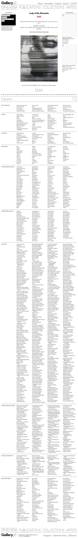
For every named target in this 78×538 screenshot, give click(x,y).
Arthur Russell (20, 183)
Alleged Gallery (20, 284)
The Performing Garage (68, 498)
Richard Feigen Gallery (53, 394)
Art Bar (18, 313)
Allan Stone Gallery (21, 283)
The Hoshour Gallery (67, 320)
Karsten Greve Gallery (53, 244)
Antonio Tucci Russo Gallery (23, 311)
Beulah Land (19, 152)
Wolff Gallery (66, 385)
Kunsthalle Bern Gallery (53, 256)
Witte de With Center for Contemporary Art (68, 383)
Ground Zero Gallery (37, 337)
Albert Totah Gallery (21, 276)
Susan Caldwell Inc (67, 313)
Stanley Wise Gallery (67, 301)
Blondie (18, 190)
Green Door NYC (36, 503)
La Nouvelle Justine (36, 153)
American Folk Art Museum (23, 409)
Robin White (65, 221)
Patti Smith (65, 169)
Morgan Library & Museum (54, 411)
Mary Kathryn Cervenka (53, 197)
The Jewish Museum (67, 444)
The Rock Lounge (67, 500)
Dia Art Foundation (21, 446)
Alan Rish (19, 214)
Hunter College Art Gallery (38, 457)
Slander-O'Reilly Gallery (68, 289)
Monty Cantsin (51, 204)
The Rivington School (67, 123)
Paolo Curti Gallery (52, 361)
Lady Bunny (50, 176)
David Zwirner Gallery (37, 248)
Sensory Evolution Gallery (68, 273)
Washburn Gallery (67, 371)
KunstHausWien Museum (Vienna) (37, 436)
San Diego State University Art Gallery (53, 459)
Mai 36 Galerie (51, 294)
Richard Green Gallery (53, 396)
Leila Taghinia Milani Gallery (54, 271)
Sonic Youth (65, 185)
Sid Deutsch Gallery (67, 280)
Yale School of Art (67, 475)
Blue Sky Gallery (20, 346)
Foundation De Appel (37, 495)
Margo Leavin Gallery (52, 297)
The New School (51, 471)
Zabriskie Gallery (67, 398)
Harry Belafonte (35, 183)
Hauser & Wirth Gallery (37, 346)
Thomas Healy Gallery (68, 329)
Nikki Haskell (50, 236)
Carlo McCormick (20, 228)
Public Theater (51, 507)
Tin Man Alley (66, 337)
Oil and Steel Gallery (52, 352)
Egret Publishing (35, 482)
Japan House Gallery (37, 378)
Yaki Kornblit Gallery (67, 392)
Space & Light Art (67, 137)
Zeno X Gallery (66, 399)
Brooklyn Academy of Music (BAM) (23, 357)
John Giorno (35, 240)
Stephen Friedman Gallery (69, 308)
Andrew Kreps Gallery (21, 301)
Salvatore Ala (66, 261)
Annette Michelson (21, 219)
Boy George (19, 192)
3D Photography (20, 133)
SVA (48, 461)
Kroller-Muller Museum (37, 434)
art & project (19, 312)
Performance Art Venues (53, 495)
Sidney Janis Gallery (67, 282)
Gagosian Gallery (36, 301)
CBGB (18, 155)
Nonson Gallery (51, 351)
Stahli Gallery (66, 300)
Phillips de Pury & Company (69, 419)
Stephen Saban (66, 186)
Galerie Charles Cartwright (38, 304)
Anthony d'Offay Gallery (22, 308)
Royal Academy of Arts (53, 455)
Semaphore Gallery (67, 272)
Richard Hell (65, 172)
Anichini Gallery (20, 304)
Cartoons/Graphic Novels (38, 134)
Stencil (64, 138)
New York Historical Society (69, 409)
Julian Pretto (35, 398)
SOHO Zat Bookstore (52, 521)
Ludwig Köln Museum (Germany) (37, 447)
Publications (30, 7)
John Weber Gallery (36, 392)
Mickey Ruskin (51, 233)
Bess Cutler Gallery (21, 341)
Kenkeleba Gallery (52, 245)
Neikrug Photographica (53, 339)
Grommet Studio (35, 336)
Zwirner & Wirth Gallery (68, 401)
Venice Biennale (66, 514)
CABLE (18, 363)
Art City (18, 315)
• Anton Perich (65, 41)
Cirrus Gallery (20, 388)
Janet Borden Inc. (36, 374)
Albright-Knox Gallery (21, 407)
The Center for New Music (68, 485)
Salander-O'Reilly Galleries (69, 259)
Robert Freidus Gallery (53, 400)
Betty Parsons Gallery (21, 343)
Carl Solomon (20, 226)
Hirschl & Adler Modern (37, 353)
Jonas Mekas (50, 215)
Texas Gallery (66, 314)
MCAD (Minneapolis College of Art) (38, 462)
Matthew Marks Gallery (53, 309)
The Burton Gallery (67, 315)
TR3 (64, 150)
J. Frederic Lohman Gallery (38, 364)
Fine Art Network (36, 489)
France (33, 125)
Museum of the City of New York (53, 442)
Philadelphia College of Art (38, 469)
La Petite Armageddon (37, 155)
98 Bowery (72, 535)
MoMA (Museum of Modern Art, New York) (54, 407)
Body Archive (19, 492)
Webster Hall (66, 156)
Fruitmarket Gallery (36, 296)
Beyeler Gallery (20, 344)
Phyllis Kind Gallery (52, 380)
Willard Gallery (66, 378)
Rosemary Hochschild (68, 176)
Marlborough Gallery (52, 304)
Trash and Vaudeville (67, 509)
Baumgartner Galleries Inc (22, 339)
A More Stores (20, 114)
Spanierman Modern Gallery (69, 294)
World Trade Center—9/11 (68, 127)
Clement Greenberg (21, 233)
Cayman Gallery (20, 377)
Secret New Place (51, 517)
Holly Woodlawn (36, 185)
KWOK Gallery (51, 258)
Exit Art (33, 487)
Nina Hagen (65, 166)
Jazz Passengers (35, 193)
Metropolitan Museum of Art (38, 450)
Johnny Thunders (51, 166)
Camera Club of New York (22, 426)
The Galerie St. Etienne (68, 317)
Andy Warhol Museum (22, 415)
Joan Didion (34, 238)
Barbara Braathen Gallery (22, 330)
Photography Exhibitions (53, 134)
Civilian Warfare (20, 391)
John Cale (34, 199)
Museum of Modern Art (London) (53, 435)
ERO (33, 485)
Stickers (64, 140)
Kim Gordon (50, 171)
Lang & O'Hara (51, 266)
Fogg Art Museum (21, 451)
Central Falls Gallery (21, 380)
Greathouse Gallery (36, 333)
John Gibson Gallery (36, 386)
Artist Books (19, 138)
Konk (49, 173)
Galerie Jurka (35, 307)
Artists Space (19, 324)
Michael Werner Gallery (53, 318)
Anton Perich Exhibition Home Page (39, 32)
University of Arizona (52, 474)
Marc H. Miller (51, 225)
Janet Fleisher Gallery (37, 375)
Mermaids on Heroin (52, 202)
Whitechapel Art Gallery (68, 377)
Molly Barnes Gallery (52, 327)
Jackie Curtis (35, 189)
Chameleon (19, 503)
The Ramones (66, 200)
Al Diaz (18, 173)
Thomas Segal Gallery (68, 331)
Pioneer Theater (51, 499)
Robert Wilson (66, 219)
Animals (18, 118)
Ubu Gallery (65, 348)
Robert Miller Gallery (67, 244)
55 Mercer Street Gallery (22, 251)
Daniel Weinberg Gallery (37, 244)
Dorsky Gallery (35, 256)
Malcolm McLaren (52, 192)
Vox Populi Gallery (67, 364)
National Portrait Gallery (53, 336)
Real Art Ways (51, 510)
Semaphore (65, 269)
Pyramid (49, 157)
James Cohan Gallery (37, 373)
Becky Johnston (20, 223)
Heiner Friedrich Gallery (37, 349)
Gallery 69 (34, 315)
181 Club (18, 148)
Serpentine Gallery (67, 277)
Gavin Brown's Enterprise (37, 325)
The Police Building (67, 499)
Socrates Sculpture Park (53, 518)
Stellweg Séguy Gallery (68, 307)
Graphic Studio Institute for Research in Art (22, 474)
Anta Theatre (19, 479)
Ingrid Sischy (35, 219)
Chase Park (19, 507)
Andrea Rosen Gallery (21, 299)
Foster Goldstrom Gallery (37, 284)
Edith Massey (35, 168)
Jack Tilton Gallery (36, 371)
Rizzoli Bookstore (51, 513)
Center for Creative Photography (21, 432)
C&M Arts (19, 499)
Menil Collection (35, 448)
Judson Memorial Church (37, 513)
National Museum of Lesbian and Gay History (54, 451)
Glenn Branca (35, 179)
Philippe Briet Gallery (52, 376)
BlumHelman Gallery (21, 347)
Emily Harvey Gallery (37, 269)
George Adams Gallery (37, 326)
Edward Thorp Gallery (37, 263)
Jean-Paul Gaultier (36, 228)
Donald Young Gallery (37, 255)
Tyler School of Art (52, 473)
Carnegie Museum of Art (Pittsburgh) (22, 428)
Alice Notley (19, 215)
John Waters (35, 206)
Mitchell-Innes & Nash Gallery (52, 321)
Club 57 (18, 157)
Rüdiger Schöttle (66, 255)
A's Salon (19, 266)
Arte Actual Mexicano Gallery (21, 321)
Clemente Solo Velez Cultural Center (23, 514)
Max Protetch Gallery (52, 313)
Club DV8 (19, 159)
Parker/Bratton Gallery (53, 362)
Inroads (33, 509)
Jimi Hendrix (35, 196)
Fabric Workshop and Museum (21, 449)
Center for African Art (21, 430)
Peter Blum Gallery (52, 375)
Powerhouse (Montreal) (53, 502)
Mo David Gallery (52, 323)
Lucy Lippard (50, 222)
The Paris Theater (67, 496)
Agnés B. (18, 211)
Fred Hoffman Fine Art (37, 291)
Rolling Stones (66, 175)
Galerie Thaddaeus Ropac (38, 308)
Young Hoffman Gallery (68, 395)
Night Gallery (51, 345)
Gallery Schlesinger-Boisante (38, 319)
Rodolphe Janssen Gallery (69, 246)
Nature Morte (51, 337)
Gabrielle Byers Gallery (37, 300)
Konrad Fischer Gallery (53, 251)
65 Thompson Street (21, 254)
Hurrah (33, 148)
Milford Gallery (51, 319)
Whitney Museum (67, 451)
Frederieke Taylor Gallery (37, 293)
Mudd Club (50, 152)
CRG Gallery (19, 395)
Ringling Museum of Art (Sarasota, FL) (68, 424)
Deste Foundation (20, 444)
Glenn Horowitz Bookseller (38, 501)
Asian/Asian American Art (22, 123)
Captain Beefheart (21, 200)
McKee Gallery (51, 315)
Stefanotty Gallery (67, 303)
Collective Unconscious (22, 518)
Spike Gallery (66, 297)
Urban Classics (66, 351)
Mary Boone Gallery (52, 306)
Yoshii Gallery (66, 394)
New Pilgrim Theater (52, 484)
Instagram (47, 535)
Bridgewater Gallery (21, 351)
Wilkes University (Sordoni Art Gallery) (69, 470)
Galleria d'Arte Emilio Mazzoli (37, 310)
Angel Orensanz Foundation (23, 478)
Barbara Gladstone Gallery (23, 332)
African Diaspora (20, 116)
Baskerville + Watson (21, 337)
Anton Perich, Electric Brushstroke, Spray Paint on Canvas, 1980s (68, 38)
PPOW (49, 386)
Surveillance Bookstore (68, 482)
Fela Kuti (34, 173)
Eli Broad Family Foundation (23, 447)
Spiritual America (67, 298)
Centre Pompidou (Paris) (22, 436)
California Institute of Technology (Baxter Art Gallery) (22, 464)
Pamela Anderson (67, 168)
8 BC (18, 146)
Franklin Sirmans (35, 211)
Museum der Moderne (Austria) (52, 418)
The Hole (65, 491)
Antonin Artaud (20, 222)
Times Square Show (67, 124)
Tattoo (64, 121)
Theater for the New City (68, 503)
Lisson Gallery (51, 281)
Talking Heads (66, 192)
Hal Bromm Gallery (36, 340)
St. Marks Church (67, 479)
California (19, 127)
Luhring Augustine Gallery (53, 288)
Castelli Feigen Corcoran (22, 372)
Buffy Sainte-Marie (21, 196)
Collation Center (20, 516)
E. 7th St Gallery (35, 261)
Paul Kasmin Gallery (52, 368)
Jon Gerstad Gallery (36, 393)
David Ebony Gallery (36, 245)
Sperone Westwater (67, 296)
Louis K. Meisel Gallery (53, 285)
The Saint (65, 146)
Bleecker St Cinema (21, 491)
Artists (71, 7)
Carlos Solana (20, 229)
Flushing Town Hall (36, 494)
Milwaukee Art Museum (37, 451)
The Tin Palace (66, 502)
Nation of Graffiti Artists (53, 481)
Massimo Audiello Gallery (53, 308)
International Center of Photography (37, 429)
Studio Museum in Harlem (68, 441)
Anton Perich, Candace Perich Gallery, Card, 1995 (68, 66)
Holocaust (34, 129)
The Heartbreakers (67, 199)
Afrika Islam (19, 172)
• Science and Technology (67, 70)
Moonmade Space (52, 478)
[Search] (39, 100)
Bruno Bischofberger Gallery (23, 359)
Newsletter (48, 3)
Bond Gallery (19, 348)
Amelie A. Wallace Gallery (22, 287)
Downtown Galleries (36, 118)
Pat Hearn (50, 239)
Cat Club (18, 153)
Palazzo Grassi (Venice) (68, 412)
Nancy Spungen (51, 206)
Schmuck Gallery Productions (69, 266)
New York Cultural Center (68, 408)
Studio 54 (50, 162)
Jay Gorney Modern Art (37, 380)
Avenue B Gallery (20, 326)
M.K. (33, 163)
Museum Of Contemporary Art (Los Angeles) (53, 424)
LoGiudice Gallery (52, 284)
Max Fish (49, 312)
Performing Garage (52, 498)
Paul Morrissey (66, 212)
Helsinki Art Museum (36, 419)
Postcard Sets (50, 137)
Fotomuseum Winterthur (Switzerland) (37, 406)
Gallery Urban (35, 320)
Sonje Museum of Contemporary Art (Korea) (67, 435)
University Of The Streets (68, 513)
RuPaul (64, 180)
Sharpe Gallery (66, 279)
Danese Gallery (20, 400)
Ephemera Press (59, 535)
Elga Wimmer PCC (36, 266)
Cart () (73, 3)
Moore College (35, 465)
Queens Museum (66, 422)
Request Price (65, 42)
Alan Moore (19, 212)
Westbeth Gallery (67, 374)
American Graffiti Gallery (22, 291)
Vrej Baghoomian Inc (67, 367)
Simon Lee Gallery (67, 284)
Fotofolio (34, 286)
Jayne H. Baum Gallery (37, 381)
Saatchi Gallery (66, 256)
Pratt (33, 473)
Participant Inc (51, 493)
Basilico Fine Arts (20, 336)
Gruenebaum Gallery (37, 339)
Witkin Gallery (66, 381)
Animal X (18, 176)
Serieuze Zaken (66, 276)
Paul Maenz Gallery (52, 369)
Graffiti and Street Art (37, 109)
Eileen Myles (19, 238)
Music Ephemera (51, 121)
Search (66, 3)
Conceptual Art (20, 109)
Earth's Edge (35, 481)
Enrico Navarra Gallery (37, 272)
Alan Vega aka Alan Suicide (23, 175)
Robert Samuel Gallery (68, 245)
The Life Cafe (66, 495)
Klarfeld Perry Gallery (52, 248)
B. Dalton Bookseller (21, 488)
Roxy (49, 159)
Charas (18, 383)
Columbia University (21, 466)
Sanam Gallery (66, 263)
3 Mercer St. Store (21, 244)
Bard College (19, 457)
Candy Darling (20, 199)
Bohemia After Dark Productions (21, 494)
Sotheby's (65, 437)
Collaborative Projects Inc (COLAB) (22, 129)
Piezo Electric (50, 383)
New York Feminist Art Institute (52, 486)
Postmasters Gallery (52, 384)
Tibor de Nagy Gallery (68, 335)
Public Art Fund (66, 420)
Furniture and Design (36, 127)
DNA (18, 207)
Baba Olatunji (20, 186)
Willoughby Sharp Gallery (69, 380)
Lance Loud (50, 178)
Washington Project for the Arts (69, 518)
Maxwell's (50, 148)
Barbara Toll (19, 333)
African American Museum (22, 405)
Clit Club (18, 156)
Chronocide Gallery (21, 387)
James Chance (35, 190)
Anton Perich (39, 90)
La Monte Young (51, 175)
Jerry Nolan (34, 195)
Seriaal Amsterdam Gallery (69, 275)
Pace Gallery (50, 357)
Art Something (20, 318)
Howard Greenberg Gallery (38, 358)
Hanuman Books (35, 506)
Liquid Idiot (50, 182)
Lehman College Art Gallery (38, 458)
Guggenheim (35, 413)
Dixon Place (34, 478)
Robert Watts (66, 218)
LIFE (33, 157)
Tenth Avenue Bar (67, 484)
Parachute (50, 492)
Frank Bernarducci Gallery (38, 289)
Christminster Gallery (21, 386)
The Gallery (65, 318)
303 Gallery (19, 258)
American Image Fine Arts (22, 292)
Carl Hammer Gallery (21, 368)
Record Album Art (51, 143)
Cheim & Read (20, 384)
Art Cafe (18, 482)
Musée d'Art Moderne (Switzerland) (52, 449)
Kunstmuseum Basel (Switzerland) (36, 439)
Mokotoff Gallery (51, 326)
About (40, 3)
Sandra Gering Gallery (68, 265)
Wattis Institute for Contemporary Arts (68, 466)
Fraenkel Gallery (36, 287)
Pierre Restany (66, 215)
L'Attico (49, 259)
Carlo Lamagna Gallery (22, 370)
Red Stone (50, 512)
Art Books (19, 134)
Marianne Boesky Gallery (53, 299)
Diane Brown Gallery (36, 252)
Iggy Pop (34, 186)
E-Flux (33, 259)
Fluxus (33, 106)
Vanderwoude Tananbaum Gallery (69, 356)
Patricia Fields (51, 240)
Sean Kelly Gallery (67, 268)
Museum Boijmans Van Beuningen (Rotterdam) (53, 415)
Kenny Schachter (51, 219)
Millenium (34, 520)
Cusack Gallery (20, 398)
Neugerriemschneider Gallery (52, 342)
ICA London (34, 423)
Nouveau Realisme (52, 108)
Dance (33, 117)
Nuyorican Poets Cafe (52, 488)
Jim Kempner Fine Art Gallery (37, 384)
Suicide (64, 189)
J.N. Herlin (34, 365)
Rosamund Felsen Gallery (68, 252)
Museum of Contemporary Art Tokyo (53, 427)
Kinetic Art (34, 141)
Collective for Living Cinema (23, 517)
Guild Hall (34, 416)
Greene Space (35, 505)
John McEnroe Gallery (37, 389)
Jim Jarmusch (35, 236)
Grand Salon (35, 332)
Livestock (50, 283)
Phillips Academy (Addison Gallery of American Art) (38, 471)
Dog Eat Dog (35, 166)
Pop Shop (50, 500)
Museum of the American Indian (53, 440)
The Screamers (66, 202)
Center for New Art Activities (23, 502)
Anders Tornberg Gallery (22, 295)
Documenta (34, 479)
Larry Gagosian (51, 221)
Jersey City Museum (36, 431)
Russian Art (65, 120)
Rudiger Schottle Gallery (68, 254)
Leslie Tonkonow (51, 277)
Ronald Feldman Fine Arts (68, 249)
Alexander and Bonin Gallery (23, 279)
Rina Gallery (50, 399)
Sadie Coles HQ (66, 258)
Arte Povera (19, 108)
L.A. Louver (50, 261)
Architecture (19, 120)
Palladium (50, 155)
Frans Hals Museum (36, 409)
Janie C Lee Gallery (36, 377)
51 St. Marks (19, 249)
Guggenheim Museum (37, 415)
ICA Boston (34, 422)
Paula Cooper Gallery (52, 371)
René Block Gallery (52, 390)
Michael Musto (51, 232)
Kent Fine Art (50, 246)
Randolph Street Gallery (53, 389)
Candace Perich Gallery (22, 365)
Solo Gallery (66, 291)
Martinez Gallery (51, 305)
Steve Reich (65, 188)
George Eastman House (37, 411)
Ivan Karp (34, 223)
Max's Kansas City (52, 146)
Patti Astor (65, 211)
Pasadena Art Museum (68, 415)
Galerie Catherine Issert (37, 303)
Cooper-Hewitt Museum (22, 442)
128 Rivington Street (21, 256)
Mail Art (49, 117)
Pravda (49, 503)
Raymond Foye (66, 216)
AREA (18, 149)
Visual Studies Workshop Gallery (68, 362)
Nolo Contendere (51, 350)
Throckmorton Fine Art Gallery (68, 333)
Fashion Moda (35, 276)
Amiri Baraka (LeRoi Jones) (23, 218)
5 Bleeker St (19, 245)
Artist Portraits (20, 121)
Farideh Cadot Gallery (37, 275)
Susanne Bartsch (66, 229)
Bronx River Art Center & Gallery (22, 353)
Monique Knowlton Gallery (53, 330)
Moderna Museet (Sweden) (54, 405)
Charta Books (20, 506)
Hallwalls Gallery (36, 342)
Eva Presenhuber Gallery (37, 273)
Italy (49, 114)
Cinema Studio (20, 510)
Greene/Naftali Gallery (37, 335)
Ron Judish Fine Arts (67, 248)
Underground (66, 153)
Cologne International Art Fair (22, 520)
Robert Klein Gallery (52, 401)
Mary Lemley (50, 226)
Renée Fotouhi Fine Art (53, 391)
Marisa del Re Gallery (52, 302)
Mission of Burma (51, 203)
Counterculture (35, 116)
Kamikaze (34, 150)
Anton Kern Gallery (21, 309)
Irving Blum (34, 221)
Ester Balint (34, 172)
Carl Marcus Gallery (21, 369)
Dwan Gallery (35, 258)
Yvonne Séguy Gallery (68, 396)
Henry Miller (35, 218)
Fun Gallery (34, 297)
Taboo (64, 190)
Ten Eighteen (50, 163)
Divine (18, 206)
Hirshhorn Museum (36, 420)
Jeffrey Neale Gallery (37, 382)
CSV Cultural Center (21, 443)
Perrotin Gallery (51, 372)
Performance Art (66, 105)
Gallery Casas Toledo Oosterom (37, 317)
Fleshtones (34, 176)
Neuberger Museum (67, 405)
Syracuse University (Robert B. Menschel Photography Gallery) (54, 463)
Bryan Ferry (19, 195)
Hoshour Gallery (35, 357)
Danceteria (19, 162)
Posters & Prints (51, 138)
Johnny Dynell (35, 207)
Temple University (51, 466)
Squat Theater (51, 160)
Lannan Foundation (36, 444)
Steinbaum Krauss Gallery (68, 306)
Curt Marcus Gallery (21, 397)
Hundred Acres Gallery (37, 360)
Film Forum (34, 488)
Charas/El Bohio (20, 505)
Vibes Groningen (66, 516)
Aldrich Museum (20, 408)
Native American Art (52, 123)
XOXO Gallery (66, 391)
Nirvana (49, 153)
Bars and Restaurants (21, 124)
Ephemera (9, 7)
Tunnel (64, 152)
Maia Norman (51, 223)
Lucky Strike (34, 162)
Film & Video (35, 138)
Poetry (64, 116)
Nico (49, 207)
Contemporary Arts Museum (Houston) (23, 440)
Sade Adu (65, 182)
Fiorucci (33, 491)
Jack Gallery (35, 368)
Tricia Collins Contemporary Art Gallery (69, 342)
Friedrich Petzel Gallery (37, 294)
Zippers (64, 160)
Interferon (34, 510)
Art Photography (20, 106)
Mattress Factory (51, 311)
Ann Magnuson (20, 179)
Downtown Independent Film (38, 120)
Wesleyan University (67, 468)
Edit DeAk (19, 236)
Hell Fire (34, 146)
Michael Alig (50, 229)
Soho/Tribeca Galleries (68, 290)
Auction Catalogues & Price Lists (23, 140)
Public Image (50, 506)
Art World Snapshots (21, 136)
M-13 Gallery (50, 291)
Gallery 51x (34, 314)
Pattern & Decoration (52, 111)
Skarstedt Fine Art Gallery (68, 287)
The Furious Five (66, 197)
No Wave (50, 127)
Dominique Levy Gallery (37, 254)
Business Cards (20, 142)
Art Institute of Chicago (22, 455)
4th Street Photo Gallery (22, 261)
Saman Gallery (66, 262)
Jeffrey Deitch (35, 230)
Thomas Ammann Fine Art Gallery (68, 327)
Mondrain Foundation (52, 409)
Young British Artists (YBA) (68, 111)
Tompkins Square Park (68, 507)
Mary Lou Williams (52, 199)
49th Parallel (19, 259)
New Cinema (50, 482)
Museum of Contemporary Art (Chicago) (53, 422)
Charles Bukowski (20, 230)
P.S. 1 (49, 355)
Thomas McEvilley (67, 232)
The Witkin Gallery (67, 325)
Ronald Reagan (66, 222)
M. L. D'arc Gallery (52, 292)
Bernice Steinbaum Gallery (22, 340)
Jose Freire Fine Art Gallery (38, 395)
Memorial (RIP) (51, 118)
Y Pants (64, 207)
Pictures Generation (67, 106)
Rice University (35, 475)
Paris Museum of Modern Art (69, 414)
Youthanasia (65, 159)
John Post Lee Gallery (37, 391)
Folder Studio (27, 536)
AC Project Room (20, 270)
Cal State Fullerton (21, 461)
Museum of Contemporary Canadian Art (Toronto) (53, 429)
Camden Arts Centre (21, 424)
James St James (35, 192)
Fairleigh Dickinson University (23, 467)
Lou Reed (50, 186)
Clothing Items (35, 136)
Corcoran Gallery (20, 394)
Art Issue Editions (20, 316)
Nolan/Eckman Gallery (53, 348)
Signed (64, 134)
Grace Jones (35, 180)
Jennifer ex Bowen (36, 232)
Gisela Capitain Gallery (37, 329)
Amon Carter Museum (21, 413)
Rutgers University (51, 457)
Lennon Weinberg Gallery (53, 273)
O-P (48, 489)
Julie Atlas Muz (51, 168)
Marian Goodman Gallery (53, 298)
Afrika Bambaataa (21, 171)
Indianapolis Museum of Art (38, 425)
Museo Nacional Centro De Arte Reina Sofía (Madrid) (54, 413)
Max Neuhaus (51, 200)
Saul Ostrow (65, 225)
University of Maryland (68, 460)
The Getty (65, 443)
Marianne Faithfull (52, 195)
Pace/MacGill (51, 359)
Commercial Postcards (37, 137)
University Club (66, 512)
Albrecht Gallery (20, 277)
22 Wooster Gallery (21, 246)
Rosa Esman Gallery (67, 251)
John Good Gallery (36, 388)
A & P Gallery (20, 262)
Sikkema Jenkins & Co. (68, 283)
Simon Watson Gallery (68, 286)
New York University (36, 468)
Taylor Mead (66, 193)
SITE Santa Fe (66, 432)
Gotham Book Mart (36, 502)
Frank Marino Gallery (37, 290)
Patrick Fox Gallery (52, 365)
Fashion (33, 124)
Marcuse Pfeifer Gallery (53, 295)
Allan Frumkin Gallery (21, 281)
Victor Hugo (65, 236)
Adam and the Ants (21, 168)
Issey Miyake (35, 222)
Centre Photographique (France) (22, 434)
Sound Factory (66, 478)
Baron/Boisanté (20, 334)
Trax (64, 510)
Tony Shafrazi (66, 235)
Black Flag (19, 189)
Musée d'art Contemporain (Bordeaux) (53, 446)
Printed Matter (51, 505)
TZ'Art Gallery (66, 347)
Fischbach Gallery (36, 282)
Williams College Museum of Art (69, 473)
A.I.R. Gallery (20, 267)
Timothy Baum (66, 233)
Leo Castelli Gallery (52, 274)
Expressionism (35, 105)
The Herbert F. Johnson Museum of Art (53, 469)
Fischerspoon (35, 175)
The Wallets (65, 203)
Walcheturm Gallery (67, 370)
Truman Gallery (66, 344)
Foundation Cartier (36, 408)
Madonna (50, 190)
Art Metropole (20, 485)
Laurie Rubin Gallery (52, 268)
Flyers (33, 140)
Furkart (33, 499)
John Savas (34, 203)
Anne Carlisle (19, 180)
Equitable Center (35, 484)
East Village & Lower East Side (37, 122)
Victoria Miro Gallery (67, 358)
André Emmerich (20, 302)
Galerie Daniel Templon (37, 306)
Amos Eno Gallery (21, 294)
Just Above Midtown (36, 400)
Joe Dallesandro (35, 197)
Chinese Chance (20, 509)
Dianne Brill (19, 203)
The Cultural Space (67, 487)
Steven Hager (66, 228)
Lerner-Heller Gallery (52, 276)
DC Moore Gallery (36, 249)
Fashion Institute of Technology (21, 470)
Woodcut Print (66, 141)
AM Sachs (19, 286)
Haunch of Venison (36, 343)
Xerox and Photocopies (68, 143)
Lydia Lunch (50, 189)
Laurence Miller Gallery (53, 267)
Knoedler (50, 249)
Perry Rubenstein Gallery (53, 373)
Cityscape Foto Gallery (22, 390)
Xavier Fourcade (66, 389)
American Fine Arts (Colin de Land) (23, 289)
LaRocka (34, 156)
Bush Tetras (19, 197)
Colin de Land (20, 235)
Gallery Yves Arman (36, 322)
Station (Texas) (66, 481)
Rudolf (64, 178)
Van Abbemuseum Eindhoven (67, 446)
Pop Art (64, 108)
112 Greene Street (20, 255)
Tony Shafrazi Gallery (68, 340)
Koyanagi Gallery (51, 255)
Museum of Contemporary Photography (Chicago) (53, 432)
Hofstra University (36, 455)
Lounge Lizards (51, 188)
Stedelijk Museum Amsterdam (67, 440)
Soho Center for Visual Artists (54, 520)
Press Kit (49, 140)
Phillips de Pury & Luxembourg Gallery (53, 378)
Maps (33, 143)
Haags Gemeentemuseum (38, 418)
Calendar (34, 133)
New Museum (66, 407)
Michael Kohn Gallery (52, 316)
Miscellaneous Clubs (52, 150)
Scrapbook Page (66, 133)
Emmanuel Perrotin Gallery (38, 270)
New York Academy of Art (38, 466)
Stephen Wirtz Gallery (68, 310)
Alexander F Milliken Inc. (22, 280)
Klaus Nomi (50, 172)
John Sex (34, 204)
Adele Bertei (19, 169)
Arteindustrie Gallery (21, 323)
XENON (65, 157)
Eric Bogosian (35, 169)
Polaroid (49, 136)
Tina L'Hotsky (66, 206)
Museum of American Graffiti (54, 420)
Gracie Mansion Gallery (37, 330)
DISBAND (19, 204)
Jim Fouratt (34, 235)
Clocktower (19, 393)
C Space (18, 498)
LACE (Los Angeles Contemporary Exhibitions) (52, 263)
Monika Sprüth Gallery (53, 329)
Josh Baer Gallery (36, 396)
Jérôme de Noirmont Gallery (38, 402)
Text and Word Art (67, 109)
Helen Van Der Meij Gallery (38, 351)
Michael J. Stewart (52, 230)
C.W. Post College (21, 460)
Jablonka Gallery (36, 367)
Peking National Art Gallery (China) (69, 417)
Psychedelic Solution (52, 387)
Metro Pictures (35, 519)
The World (65, 148)
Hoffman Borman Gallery (37, 354)
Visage (64, 155)
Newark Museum (67, 411)
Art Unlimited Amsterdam (22, 319)
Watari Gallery (66, 373)
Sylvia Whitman (66, 230)
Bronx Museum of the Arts (22, 422)
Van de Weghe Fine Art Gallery (68, 353)
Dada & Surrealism (21, 111)
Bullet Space (19, 496)
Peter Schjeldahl (66, 214)
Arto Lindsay (19, 185)
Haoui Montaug (35, 215)
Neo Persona (50, 340)
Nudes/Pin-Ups (51, 128)
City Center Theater (21, 512)
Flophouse (34, 492)
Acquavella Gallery (21, 272)
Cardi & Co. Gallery (21, 366)
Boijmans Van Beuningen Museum (22, 420)
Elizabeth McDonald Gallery (38, 268)
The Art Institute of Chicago (53, 467)
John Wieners (51, 212)
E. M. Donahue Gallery (37, 262)
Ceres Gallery (20, 381)
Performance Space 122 (53, 496)
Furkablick (34, 498)
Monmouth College (36, 464)
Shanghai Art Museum (68, 431)
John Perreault (51, 211)
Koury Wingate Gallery (53, 254)
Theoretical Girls (66, 204)
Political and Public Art (68, 117)
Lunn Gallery (50, 290)
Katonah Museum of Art (37, 433)
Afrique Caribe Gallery (22, 273)
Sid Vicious (65, 183)
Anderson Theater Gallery (22, 297)
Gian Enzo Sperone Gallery (38, 328)
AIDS (18, 117)
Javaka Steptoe (35, 226)
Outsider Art (50, 109)
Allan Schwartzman (21, 216)
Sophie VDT (65, 226)
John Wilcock (50, 214)
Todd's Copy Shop (67, 506)
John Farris (34, 239)
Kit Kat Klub (34, 152)
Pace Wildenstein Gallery (53, 358)
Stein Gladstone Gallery (68, 304)
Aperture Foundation (21, 416)
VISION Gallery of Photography (67, 360)
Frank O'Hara (20, 240)
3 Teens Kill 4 (19, 166)
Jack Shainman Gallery (37, 370)
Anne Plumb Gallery (21, 305)
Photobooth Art (51, 133)
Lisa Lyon (50, 185)
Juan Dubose (50, 216)
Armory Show (20, 418)
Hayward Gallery (36, 347)
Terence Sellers (66, 195)
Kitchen (33, 515)
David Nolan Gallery (36, 246)
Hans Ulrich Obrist (36, 214)
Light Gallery (50, 280)
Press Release (50, 141)
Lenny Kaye (50, 179)
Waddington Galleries (68, 368)
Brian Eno (19, 193)
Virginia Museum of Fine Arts (69, 448)
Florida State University (22, 471)
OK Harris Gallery (52, 354)
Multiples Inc (50, 332)
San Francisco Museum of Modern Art (68, 426)
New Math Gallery (52, 344)
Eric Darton (19, 239)
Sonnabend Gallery (67, 293)
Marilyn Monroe (51, 196)
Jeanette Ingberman (36, 229)
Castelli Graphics (20, 373)
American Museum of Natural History (21, 411)
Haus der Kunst (35, 344)
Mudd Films (50, 479)
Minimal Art (50, 106)
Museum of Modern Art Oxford (53, 437)
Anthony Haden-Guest (22, 221)
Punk (64, 118)
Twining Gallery (66, 346)
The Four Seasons (67, 489)
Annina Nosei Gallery (21, 306)
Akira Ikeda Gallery (21, 274)
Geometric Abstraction (37, 108)
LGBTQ (49, 116)
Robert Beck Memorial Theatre (52, 515)
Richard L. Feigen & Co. (53, 397)
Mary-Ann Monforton (52, 228)
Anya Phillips (19, 182)
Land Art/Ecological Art (53, 105)
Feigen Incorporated (36, 279)
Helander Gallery (36, 350)
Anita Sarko (19, 178)
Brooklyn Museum (21, 423)
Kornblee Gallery (51, 252)
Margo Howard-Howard (53, 193)
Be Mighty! (19, 489)
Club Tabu (19, 160)
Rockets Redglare (67, 173)
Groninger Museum (36, 412)
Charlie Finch (19, 232)
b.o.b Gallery (20, 329)
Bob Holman (19, 225)
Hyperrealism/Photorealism (38, 111)
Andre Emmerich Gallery (22, 298)
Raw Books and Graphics (53, 509)
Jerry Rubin (34, 233)
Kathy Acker (50, 218)
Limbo (33, 159)
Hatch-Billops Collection (37, 508)
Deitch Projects (35, 251)
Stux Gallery (65, 311)
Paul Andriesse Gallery (53, 366)
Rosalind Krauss (66, 223)
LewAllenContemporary (53, 278)
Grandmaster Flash (36, 182)
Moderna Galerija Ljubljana (54, 324)
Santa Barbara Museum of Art (69, 429)
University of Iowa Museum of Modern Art (69, 459)
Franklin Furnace (35, 496)
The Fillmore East (66, 488)
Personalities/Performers (68, 114)
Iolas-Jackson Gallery (37, 361)
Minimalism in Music (52, 120)
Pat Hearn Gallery (52, 364)
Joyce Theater (35, 512)
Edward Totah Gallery (37, 265)
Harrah (18, 163)
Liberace (49, 180)
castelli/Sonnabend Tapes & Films (23, 375)
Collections (53, 7)
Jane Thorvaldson (36, 225)
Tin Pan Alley (66, 149)
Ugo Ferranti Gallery (67, 350)
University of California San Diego (69, 456)
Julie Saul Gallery (36, 399)
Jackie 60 (34, 149)
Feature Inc (34, 277)
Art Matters (19, 484)
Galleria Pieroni (35, 312)
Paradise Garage (51, 156)
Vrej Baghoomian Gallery (68, 366)
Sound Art (65, 136)
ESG (33, 171)
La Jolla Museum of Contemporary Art (36, 443)
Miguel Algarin (51, 235)
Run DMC (65, 179)
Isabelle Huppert (35, 188)
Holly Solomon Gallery (37, 356)
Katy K (49, 169)
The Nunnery (66, 321)
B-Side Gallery (20, 327)
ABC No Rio (19, 269)
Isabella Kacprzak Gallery (38, 363)
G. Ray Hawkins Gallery (37, 298)
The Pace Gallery (67, 324)
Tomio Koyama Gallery (68, 339)
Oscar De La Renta (52, 238)
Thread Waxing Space (68, 505)
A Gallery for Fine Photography (20, 264)
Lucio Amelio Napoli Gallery (54, 287)
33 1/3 (18, 248)
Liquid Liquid (50, 183)
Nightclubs (50, 125)
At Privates (19, 487)
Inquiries (58, 3)
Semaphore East (66, 270)
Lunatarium (34, 517)
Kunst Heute (34, 516)
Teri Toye (65, 196)
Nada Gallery (51, 333)
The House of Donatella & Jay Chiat (68, 493)
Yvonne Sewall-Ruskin (68, 238)
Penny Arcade (66, 171)
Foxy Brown (34, 178)
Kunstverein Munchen (36, 440)
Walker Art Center (67, 450)
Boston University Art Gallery (23, 458)
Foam (33, 283)
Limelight (34, 160)
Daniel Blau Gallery (21, 401)
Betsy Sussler (19, 188)
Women (64, 125)
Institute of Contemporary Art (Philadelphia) (37, 427)
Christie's (18, 438)
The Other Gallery (67, 322)
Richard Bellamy (51, 393)
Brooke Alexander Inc (21, 355)
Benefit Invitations (20, 125)
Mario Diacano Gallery (53, 301)
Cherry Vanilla (20, 202)
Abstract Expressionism (22, 105)
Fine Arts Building (36, 280)
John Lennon (35, 200)
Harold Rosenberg (36, 216)
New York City (51, 124)
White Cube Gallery (67, 375)
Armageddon (20, 150)
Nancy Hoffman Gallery (53, 334)
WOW (64, 520)
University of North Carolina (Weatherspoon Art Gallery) (69, 463)
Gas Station (34, 128)
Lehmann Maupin (51, 270)
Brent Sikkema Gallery (22, 350)
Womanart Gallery (67, 386)
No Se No (50, 347)
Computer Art (35, 114)
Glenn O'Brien (35, 212)
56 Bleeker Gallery (21, 252)
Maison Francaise (36, 460)
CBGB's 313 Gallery (21, 379)
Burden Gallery (20, 360)
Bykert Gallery (20, 362)
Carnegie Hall (20, 500)
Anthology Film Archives (22, 481)
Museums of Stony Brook (53, 444)
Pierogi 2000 (50, 382)
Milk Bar (49, 149)
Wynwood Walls (66, 388)
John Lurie (34, 202)
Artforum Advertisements (22, 137)
